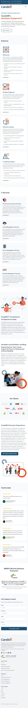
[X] (6, 652)
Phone (2, 622)
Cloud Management (5, 679)
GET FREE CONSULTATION (10, 453)
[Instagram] (4, 652)
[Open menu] (25, 6)
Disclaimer (3, 697)
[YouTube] (10, 652)
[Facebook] (1, 652)
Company (3, 610)
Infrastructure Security (6, 677)
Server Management (5, 681)
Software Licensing (5, 668)
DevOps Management (6, 683)
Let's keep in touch (14, 628)
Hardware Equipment (5, 666)
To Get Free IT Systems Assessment (11, 3)
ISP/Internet (3, 664)
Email (2, 616)
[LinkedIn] (8, 652)
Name (2, 605)
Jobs (2, 690)
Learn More (6, 77)
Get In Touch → (6, 30)
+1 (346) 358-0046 (17, 1)
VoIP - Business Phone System (7, 670)
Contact (3, 693)
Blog (2, 691)
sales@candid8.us (6, 1)
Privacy (2, 695)
